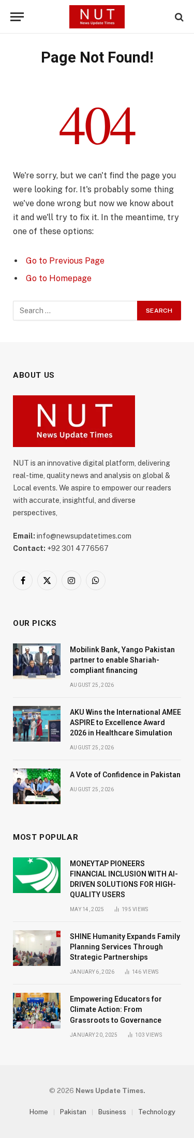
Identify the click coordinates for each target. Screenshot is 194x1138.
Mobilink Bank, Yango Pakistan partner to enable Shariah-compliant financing (122, 659)
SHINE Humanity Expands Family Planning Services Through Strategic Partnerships (125, 946)
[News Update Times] (96, 17)
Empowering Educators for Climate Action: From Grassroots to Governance (116, 1009)
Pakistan (73, 1112)
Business (112, 1112)
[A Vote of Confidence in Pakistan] (37, 786)
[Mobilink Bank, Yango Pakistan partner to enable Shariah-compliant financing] (37, 661)
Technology (156, 1112)
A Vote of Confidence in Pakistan (125, 775)
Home (38, 1112)
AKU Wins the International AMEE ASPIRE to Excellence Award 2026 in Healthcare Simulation (125, 722)
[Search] (178, 16)
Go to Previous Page (65, 261)
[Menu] (17, 16)
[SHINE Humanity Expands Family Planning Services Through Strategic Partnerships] (37, 948)
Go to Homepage (59, 278)
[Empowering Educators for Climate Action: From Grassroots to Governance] (37, 1010)
